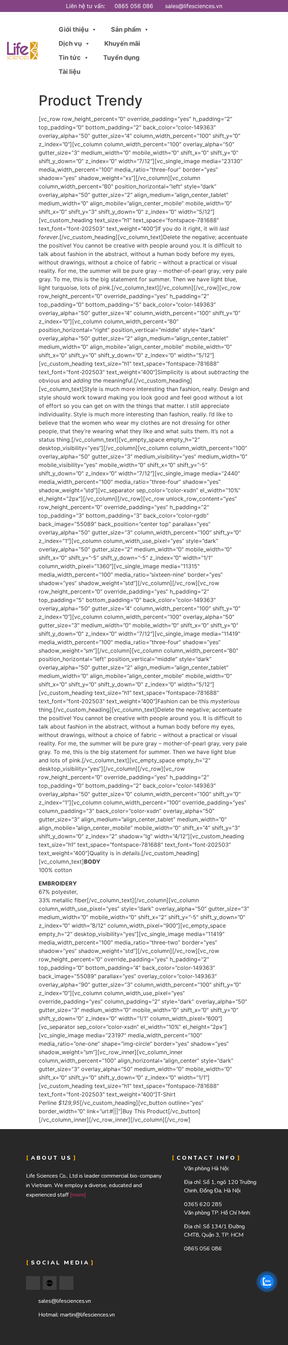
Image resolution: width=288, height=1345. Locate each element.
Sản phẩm (126, 29)
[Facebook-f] (33, 1283)
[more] (78, 1195)
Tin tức (70, 57)
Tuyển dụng (121, 57)
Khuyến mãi (122, 43)
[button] (271, 51)
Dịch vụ (70, 43)
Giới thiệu (74, 29)
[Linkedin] (66, 1283)
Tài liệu (69, 71)
